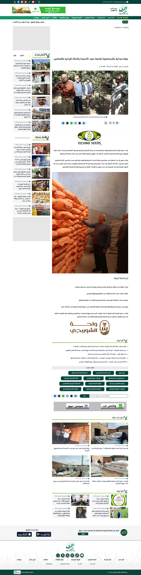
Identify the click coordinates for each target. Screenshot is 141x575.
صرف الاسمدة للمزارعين (103, 373)
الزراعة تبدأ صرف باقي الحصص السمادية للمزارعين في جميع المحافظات (71, 482)
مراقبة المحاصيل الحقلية (93, 389)
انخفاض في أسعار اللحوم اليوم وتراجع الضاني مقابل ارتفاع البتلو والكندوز (22, 127)
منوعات (36, 17)
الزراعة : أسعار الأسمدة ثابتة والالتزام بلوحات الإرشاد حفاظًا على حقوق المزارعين (110, 482)
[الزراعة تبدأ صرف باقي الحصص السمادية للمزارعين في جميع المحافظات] (70, 466)
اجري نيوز (122, 373)
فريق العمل (49, 564)
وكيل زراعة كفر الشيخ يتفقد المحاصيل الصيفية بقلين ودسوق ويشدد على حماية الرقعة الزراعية (100, 514)
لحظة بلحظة (41, 137)
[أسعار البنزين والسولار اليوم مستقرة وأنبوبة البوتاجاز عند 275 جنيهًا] (41, 113)
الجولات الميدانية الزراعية (117, 389)
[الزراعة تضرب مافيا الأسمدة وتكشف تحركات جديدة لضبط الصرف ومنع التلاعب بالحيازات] (41, 148)
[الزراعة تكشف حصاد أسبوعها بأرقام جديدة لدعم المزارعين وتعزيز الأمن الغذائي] (119, 500)
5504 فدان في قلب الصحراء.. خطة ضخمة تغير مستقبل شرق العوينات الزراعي (102, 362)
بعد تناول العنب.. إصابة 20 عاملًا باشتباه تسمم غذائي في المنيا (107, 354)
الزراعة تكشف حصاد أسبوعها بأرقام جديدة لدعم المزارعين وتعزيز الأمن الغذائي (100, 501)
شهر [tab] (15, 55)
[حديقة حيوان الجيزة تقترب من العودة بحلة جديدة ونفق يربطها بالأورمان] (41, 64)
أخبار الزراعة (101, 17)
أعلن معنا (92, 564)
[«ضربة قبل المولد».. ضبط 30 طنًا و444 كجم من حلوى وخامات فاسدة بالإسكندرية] (41, 210)
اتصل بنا (80, 564)
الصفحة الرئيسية (122, 17)
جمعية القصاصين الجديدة (117, 383)
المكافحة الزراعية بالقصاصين (71, 383)
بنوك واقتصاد (64, 17)
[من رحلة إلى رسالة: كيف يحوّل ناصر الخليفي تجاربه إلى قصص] (41, 101)
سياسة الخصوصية (64, 564)
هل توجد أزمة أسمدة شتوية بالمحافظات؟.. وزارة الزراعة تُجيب (109, 448)
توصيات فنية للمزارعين (93, 378)
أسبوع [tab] (22, 55)
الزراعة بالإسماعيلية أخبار (70, 389)
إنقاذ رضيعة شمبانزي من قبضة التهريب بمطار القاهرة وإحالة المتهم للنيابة (61, 513)
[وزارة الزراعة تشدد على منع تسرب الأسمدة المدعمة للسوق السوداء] (70, 433)
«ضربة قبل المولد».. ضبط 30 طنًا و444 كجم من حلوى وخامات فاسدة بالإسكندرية (23, 211)
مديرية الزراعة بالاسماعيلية (80, 373)
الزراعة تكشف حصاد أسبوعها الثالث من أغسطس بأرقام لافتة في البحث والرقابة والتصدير (61, 501)
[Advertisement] (90, 44)
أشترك (83, 534)
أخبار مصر (111, 17)
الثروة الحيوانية (77, 17)
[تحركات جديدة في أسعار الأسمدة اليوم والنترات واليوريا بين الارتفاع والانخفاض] (41, 77)
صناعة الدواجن (90, 17)
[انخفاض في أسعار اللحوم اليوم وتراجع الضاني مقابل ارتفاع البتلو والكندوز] (41, 126)
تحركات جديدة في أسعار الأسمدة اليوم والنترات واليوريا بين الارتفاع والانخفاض (23, 78)
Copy (84, 396)
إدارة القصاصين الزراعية (71, 378)
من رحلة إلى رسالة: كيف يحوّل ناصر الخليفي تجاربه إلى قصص (23, 103)
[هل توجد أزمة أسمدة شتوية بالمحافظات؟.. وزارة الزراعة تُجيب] (109, 433)
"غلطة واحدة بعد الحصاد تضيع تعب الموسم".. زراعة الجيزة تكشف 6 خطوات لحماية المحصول (98, 358)
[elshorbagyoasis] (90, 328)
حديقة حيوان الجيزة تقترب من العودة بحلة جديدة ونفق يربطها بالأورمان (22, 66)
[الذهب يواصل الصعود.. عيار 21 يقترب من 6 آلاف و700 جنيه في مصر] (41, 197)
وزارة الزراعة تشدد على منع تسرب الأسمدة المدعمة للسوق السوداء (71, 449)
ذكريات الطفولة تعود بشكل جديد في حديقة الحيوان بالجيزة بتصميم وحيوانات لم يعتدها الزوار (22, 90)
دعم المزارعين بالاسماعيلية (117, 378)
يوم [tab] (29, 55)
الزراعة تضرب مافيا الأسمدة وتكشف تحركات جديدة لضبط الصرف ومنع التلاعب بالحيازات (99, 346)
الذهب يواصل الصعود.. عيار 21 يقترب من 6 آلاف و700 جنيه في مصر (40, 22)
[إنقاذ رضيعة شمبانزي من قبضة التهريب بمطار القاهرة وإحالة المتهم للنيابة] (80, 512)
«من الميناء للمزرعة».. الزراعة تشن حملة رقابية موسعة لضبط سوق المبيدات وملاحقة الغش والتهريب (95, 350)
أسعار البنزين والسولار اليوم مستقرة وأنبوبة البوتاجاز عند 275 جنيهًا (22, 115)
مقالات (54, 17)
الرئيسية (125, 27)
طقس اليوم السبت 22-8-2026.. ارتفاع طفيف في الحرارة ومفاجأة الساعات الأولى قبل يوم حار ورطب (23, 162)
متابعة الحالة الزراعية (95, 383)
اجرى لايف (45, 17)
